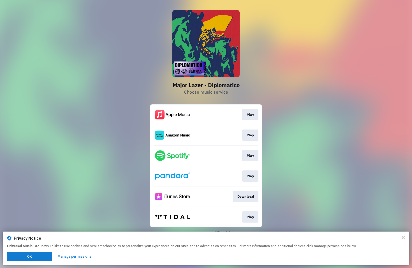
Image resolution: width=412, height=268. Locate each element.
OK (29, 256)
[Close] (403, 237)
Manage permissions (74, 256)
